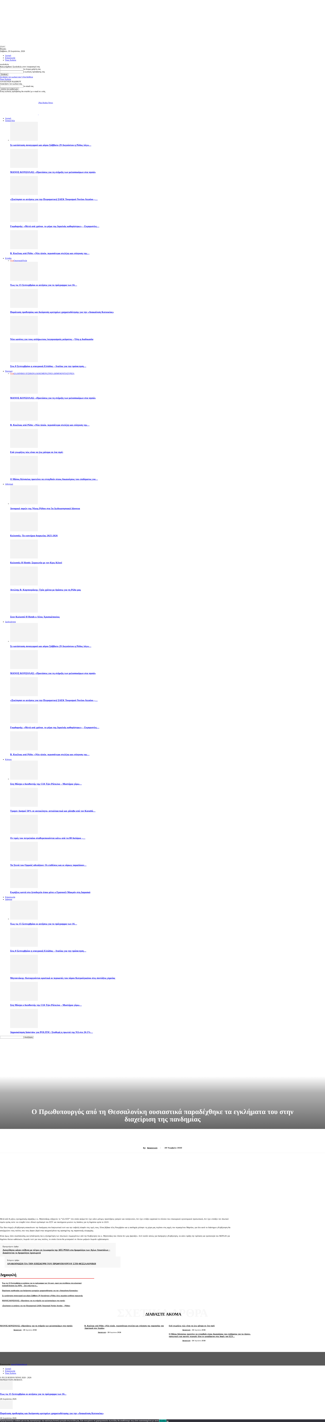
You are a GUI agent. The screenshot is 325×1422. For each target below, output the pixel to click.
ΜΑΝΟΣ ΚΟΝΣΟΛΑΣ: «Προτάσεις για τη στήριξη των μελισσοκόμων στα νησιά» (53, 172)
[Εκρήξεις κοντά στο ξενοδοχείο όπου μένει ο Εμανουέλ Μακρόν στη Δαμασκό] (24, 887)
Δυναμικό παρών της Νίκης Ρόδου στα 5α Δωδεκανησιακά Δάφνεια (45, 508)
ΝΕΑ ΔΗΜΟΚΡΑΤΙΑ (58, 373)
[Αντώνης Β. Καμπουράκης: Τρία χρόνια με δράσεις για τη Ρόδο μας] (24, 585)
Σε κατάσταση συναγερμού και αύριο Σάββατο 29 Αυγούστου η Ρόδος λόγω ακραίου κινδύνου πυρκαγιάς (42, 1295)
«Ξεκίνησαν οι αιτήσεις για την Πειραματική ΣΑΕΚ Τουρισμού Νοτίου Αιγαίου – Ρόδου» (36, 1305)
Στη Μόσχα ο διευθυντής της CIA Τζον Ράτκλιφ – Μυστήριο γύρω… (46, 784)
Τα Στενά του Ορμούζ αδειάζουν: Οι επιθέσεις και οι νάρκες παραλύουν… (48, 865)
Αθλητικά (9, 484)
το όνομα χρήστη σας (32, 69)
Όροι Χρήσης (10, 60)
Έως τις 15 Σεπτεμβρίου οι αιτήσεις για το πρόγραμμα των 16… (43, 285)
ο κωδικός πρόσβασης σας (34, 72)
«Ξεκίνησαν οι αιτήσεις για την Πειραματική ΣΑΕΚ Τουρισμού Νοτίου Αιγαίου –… (54, 199)
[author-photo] (6, 1330)
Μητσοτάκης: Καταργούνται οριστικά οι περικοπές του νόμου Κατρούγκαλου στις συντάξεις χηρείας (62, 978)
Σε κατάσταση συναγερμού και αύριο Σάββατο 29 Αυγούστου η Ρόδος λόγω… (50, 145)
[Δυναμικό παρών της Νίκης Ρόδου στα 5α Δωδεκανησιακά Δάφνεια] (24, 504)
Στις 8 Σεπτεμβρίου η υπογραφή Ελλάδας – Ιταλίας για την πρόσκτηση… (48, 366)
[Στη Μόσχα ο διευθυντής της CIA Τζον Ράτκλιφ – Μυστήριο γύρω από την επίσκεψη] (24, 779)
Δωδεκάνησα (10, 622)
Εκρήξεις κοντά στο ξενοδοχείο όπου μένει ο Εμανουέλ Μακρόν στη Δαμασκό (50, 892)
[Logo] (19, 114)
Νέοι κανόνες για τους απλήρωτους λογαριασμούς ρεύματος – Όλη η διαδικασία (51, 339)
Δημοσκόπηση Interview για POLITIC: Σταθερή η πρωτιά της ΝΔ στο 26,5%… (51, 1032)
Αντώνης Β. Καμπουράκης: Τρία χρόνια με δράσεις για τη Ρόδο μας (45, 589)
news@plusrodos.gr (19, 1364)
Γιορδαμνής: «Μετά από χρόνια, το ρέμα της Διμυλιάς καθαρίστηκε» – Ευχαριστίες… (54, 226)
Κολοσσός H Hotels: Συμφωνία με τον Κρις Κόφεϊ (36, 562)
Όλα (12, 260)
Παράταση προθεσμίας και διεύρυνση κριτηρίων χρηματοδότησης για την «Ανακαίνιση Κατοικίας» (62, 312)
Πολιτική (8, 371)
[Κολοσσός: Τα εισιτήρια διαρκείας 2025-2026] (24, 531)
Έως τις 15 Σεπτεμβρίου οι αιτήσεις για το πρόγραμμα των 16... (33, 1394)
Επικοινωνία (10, 58)
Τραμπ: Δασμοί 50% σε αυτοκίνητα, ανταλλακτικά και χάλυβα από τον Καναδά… (52, 811)
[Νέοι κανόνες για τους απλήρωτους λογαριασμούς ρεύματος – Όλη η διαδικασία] (24, 334)
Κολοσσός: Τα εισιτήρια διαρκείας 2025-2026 (34, 535)
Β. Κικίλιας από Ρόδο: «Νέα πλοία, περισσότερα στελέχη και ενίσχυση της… (50, 253)
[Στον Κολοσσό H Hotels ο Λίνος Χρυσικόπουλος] (24, 612)
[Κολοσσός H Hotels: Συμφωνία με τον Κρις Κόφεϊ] (24, 558)
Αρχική (8, 55)
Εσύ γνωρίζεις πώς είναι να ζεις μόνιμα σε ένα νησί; (36, 452)
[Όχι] (168, 1421)
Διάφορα (8, 899)
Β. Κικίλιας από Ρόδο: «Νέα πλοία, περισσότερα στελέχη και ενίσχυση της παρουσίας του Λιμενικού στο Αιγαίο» (124, 1327)
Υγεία (24, 260)
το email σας (28, 86)
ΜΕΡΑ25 (45, 373)
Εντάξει (163, 1421)
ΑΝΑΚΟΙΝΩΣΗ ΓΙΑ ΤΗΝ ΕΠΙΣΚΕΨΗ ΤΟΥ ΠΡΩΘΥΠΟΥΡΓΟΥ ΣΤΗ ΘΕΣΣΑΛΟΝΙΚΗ (51, 1263)
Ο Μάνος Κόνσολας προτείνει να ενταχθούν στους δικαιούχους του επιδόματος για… (54, 479)
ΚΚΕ (39, 373)
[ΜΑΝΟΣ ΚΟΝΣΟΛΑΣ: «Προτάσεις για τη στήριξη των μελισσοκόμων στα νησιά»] (24, 167)
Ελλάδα (8, 258)
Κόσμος (8, 759)
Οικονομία (18, 260)
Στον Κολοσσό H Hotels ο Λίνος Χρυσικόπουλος (35, 616)
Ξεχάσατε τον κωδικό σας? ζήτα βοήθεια (16, 77)
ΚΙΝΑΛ (34, 373)
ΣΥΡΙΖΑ (70, 373)
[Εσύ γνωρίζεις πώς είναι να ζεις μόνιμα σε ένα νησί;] (24, 447)
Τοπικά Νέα (10, 121)
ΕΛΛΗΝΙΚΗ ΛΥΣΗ (22, 373)
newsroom (152, 1148)
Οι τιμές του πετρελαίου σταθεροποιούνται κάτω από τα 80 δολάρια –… (47, 838)
